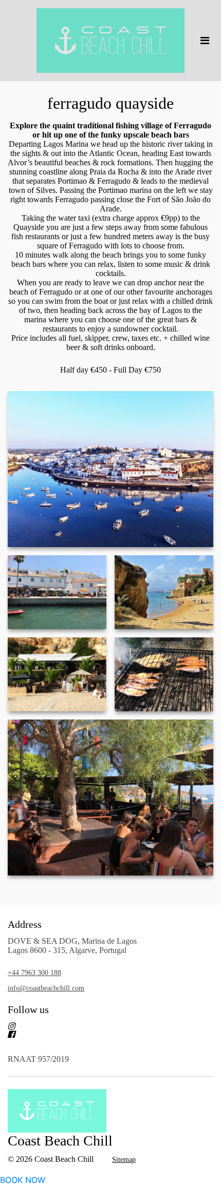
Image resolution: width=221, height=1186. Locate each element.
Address (25, 924)
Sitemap (124, 1159)
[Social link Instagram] (98, 1026)
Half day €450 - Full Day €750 (110, 369)
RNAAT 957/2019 (38, 1059)
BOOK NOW (22, 1180)
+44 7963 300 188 (34, 973)
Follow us (28, 1009)
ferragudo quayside (110, 103)
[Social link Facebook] (98, 1034)
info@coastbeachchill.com (46, 988)
